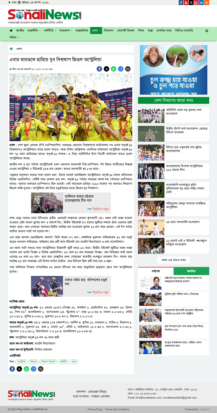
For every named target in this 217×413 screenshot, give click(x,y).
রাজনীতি (33, 30)
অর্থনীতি (48, 30)
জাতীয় (20, 30)
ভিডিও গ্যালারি (184, 30)
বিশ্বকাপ (33, 361)
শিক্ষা (141, 30)
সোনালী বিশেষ (125, 30)
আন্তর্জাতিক (81, 30)
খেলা (95, 30)
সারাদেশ (64, 30)
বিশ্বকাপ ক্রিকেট (48, 361)
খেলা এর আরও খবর (174, 260)
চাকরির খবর (164, 30)
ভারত (73, 361)
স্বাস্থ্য (150, 30)
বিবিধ (13, 37)
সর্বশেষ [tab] (156, 271)
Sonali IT (204, 409)
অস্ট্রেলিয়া (21, 361)
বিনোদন (108, 30)
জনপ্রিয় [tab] (191, 271)
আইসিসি (63, 361)
